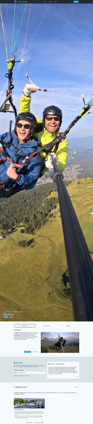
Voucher (55, 1)
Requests (76, 1)
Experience (68, 325)
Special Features (46, 325)
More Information (29, 422)
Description (24, 325)
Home (45, 1)
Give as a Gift (35, 351)
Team (50, 1)
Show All (76, 387)
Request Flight (27, 351)
